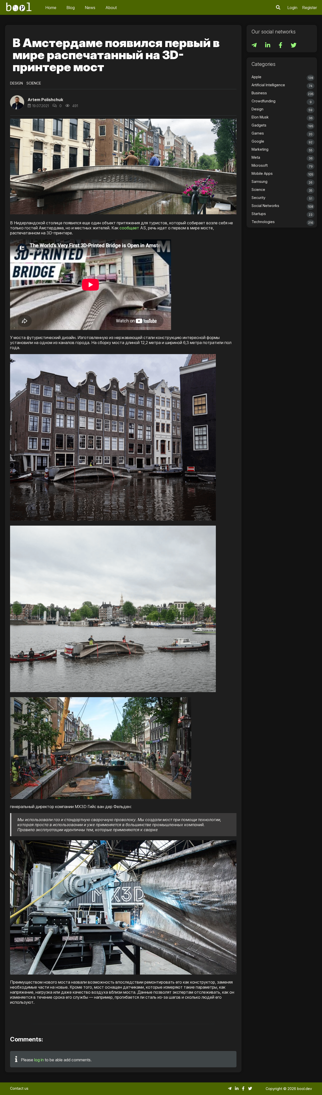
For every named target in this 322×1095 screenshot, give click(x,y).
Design (16, 83)
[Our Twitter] (294, 46)
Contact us (19, 1088)
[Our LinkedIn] (268, 46)
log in (39, 1059)
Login (292, 7)
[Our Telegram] (255, 46)
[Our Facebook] (281, 46)
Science (33, 83)
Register (309, 7)
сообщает (129, 227)
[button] (278, 7)
